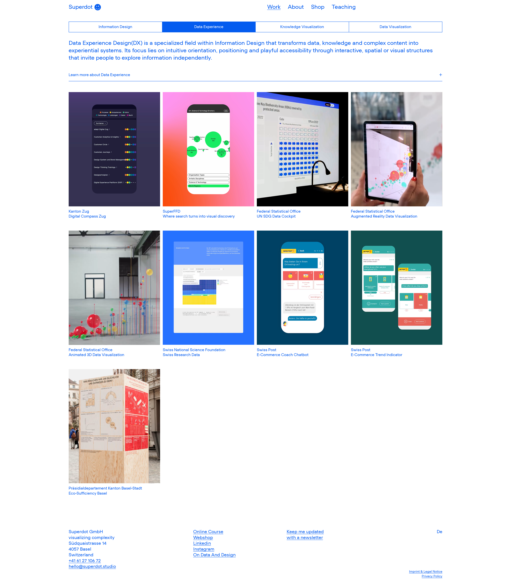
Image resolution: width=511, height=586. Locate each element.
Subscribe (255, 328)
